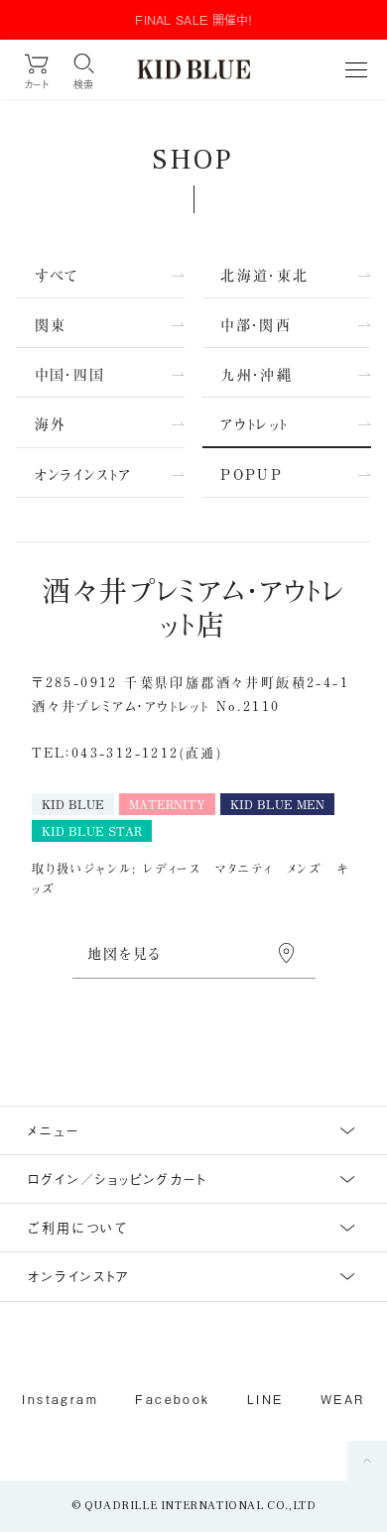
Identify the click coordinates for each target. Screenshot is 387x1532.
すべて (57, 275)
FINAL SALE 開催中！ (193, 20)
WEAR (343, 1399)
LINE (265, 1399)
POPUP (251, 474)
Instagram (60, 1399)
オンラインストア (84, 474)
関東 (51, 324)
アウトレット (254, 423)
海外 (51, 423)
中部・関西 (256, 324)
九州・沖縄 (256, 374)
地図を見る (125, 953)
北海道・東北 (264, 275)
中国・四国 (70, 374)
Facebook (172, 1399)
